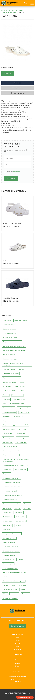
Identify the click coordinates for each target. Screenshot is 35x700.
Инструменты (7, 529)
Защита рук (6, 474)
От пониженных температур (11, 482)
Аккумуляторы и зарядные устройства (14, 572)
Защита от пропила (9, 354)
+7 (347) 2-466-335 (17, 620)
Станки (5, 576)
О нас (18, 640)
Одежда (5, 585)
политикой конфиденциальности (13, 172)
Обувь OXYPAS (24, 412)
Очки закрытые (7, 433)
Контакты (17, 649)
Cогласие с (13, 172)
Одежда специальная (9, 329)
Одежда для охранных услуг (11, 378)
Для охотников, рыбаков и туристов (13, 581)
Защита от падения (21, 469)
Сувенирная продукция (10, 598)
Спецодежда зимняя (20, 320)
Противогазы (7, 469)
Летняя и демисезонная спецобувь (13, 403)
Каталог (17, 643)
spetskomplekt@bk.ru (18, 677)
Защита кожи (22, 450)
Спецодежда (7, 320)
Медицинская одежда (9, 382)
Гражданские (18, 512)
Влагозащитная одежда (10, 337)
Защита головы (7, 442)
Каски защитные (21, 442)
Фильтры (18, 525)
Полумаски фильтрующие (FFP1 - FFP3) (15, 465)
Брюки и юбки (7, 386)
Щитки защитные (8, 438)
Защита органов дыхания (10, 455)
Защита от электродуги (10, 359)
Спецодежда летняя (9, 324)
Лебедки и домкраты (9, 559)
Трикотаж (6, 395)
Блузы (22, 382)
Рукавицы (27, 504)
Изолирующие (7, 516)
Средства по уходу (8, 420)
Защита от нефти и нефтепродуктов (14, 346)
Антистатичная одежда (10, 333)
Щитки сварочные (22, 438)
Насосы (21, 559)
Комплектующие (20, 516)
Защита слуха (7, 508)
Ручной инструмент (9, 542)
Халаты (22, 390)
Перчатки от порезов (9, 491)
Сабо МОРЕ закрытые (11, 298)
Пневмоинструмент (9, 555)
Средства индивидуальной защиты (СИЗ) (15, 425)
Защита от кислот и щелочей (12, 342)
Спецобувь (6, 399)
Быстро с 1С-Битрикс (24, 697)
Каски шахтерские (8, 450)
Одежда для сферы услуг (10, 373)
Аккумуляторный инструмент (12, 534)
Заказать (7, 73)
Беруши (17, 508)
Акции (17, 663)
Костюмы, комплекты (9, 390)
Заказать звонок (17, 626)
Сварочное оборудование (11, 551)
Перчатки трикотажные (10, 499)
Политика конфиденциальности (13, 693)
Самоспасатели (21, 521)
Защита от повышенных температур (14, 350)
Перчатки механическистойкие (12, 486)
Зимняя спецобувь (19, 399)
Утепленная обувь (8, 408)
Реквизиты (17, 646)
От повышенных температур (11, 478)
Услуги (17, 660)
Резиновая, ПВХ (19, 416)
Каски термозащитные (10, 446)
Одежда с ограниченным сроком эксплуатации (13, 364)
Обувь (13, 585)
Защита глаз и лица (9, 429)
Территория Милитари (10, 589)
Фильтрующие (7, 525)
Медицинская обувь (24, 408)
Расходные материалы (10, 568)
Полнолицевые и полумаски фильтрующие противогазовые (16, 460)
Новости (17, 666)
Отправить (11, 178)
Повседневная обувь (9, 412)
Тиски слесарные (8, 564)
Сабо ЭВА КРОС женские (12, 224)
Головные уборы (20, 386)
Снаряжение (14, 594)
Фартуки (21, 369)
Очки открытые (20, 433)
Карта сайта (26, 693)
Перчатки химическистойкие (11, 504)
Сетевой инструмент (9, 538)
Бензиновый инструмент (10, 546)
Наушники (27, 508)
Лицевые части (7, 521)
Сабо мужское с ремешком (12, 261)
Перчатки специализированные (12, 495)
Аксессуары (6, 416)
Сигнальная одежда (9, 369)
